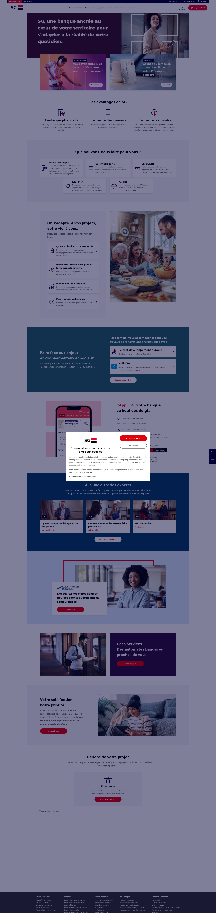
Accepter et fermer (133, 438)
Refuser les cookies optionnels (82, 477)
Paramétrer (133, 446)
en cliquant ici (86, 472)
